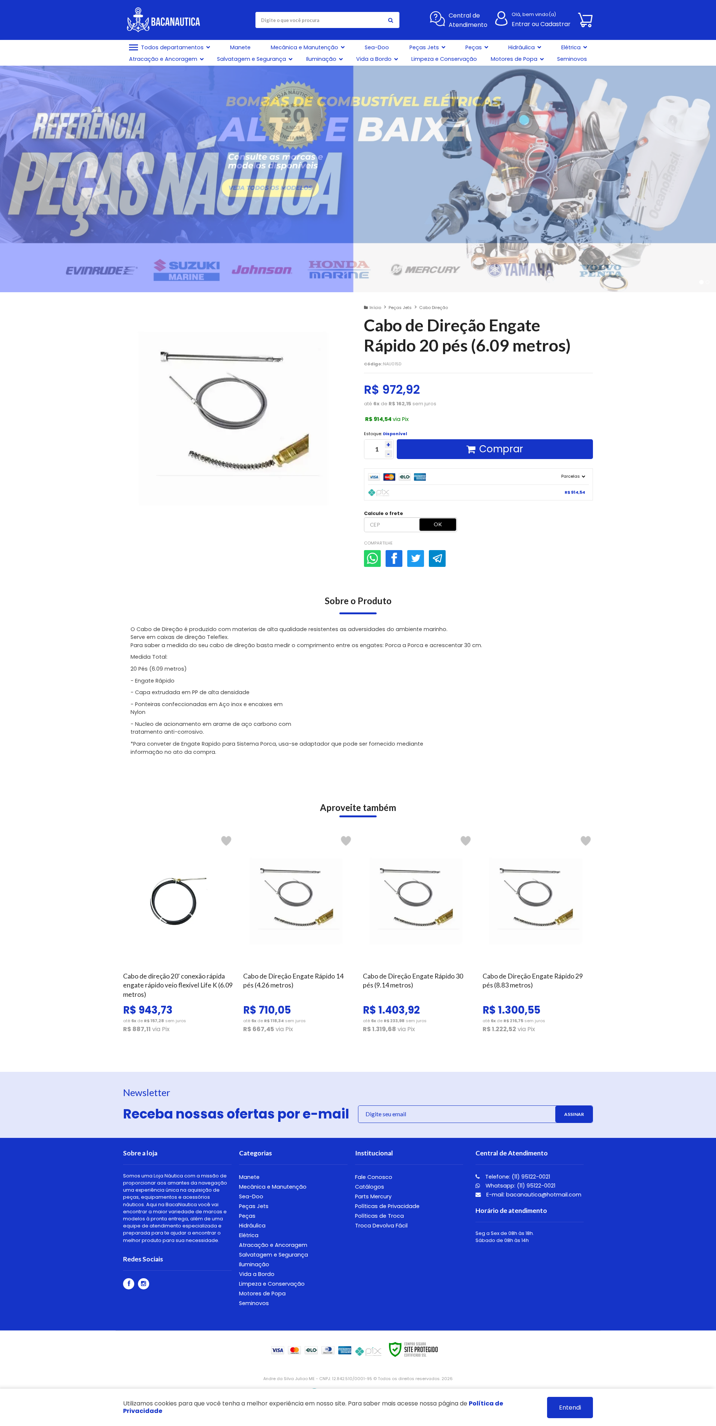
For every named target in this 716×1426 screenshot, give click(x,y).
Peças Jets (400, 308)
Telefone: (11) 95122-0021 (517, 1176)
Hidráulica (252, 1225)
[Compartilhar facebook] (394, 558)
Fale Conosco (373, 1177)
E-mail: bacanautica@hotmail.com (533, 1194)
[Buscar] (390, 20)
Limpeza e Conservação (272, 1284)
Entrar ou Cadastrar (541, 24)
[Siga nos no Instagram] (143, 1284)
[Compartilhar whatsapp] (372, 558)
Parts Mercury (373, 1196)
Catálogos (369, 1187)
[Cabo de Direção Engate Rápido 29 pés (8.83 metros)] (538, 936)
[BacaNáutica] (166, 20)
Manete (249, 1177)
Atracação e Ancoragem (273, 1245)
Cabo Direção (433, 308)
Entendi (570, 1407)
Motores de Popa (262, 1293)
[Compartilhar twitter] (415, 558)
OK (438, 524)
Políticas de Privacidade (387, 1206)
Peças (247, 1216)
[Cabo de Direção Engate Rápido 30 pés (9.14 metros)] (418, 936)
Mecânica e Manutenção (273, 1187)
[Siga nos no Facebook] (128, 1284)
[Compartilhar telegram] (437, 558)
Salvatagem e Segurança (273, 1254)
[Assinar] (574, 1114)
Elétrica (248, 1235)
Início (375, 308)
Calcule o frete (383, 513)
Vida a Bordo (256, 1274)
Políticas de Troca (379, 1216)
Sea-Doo (251, 1196)
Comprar (501, 449)
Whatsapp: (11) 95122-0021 (519, 1185)
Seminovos (254, 1303)
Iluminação (254, 1264)
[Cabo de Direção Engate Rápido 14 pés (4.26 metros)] (298, 936)
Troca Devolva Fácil (381, 1225)
